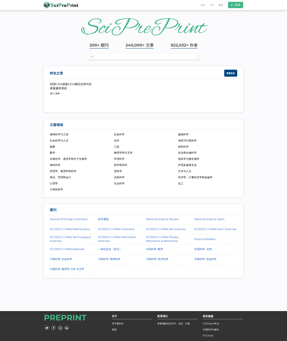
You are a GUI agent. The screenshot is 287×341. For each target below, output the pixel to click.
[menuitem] (203, 5)
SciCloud (208, 335)
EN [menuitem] (211, 4)
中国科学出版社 (211, 329)
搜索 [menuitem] (220, 4)
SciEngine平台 (211, 323)
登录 (202, 5)
